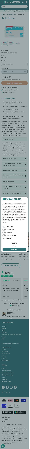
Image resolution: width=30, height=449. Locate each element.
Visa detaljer (6, 238)
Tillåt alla (14, 249)
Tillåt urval (13, 243)
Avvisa (14, 246)
